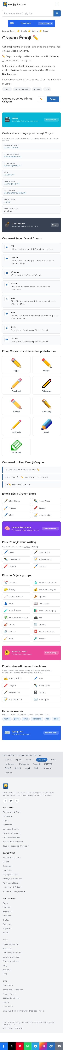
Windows (7, 915)
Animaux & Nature (11, 837)
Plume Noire (42, 501)
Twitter (6, 920)
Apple (5, 903)
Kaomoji (6, 969)
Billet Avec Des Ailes (16, 618)
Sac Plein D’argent (45, 590)
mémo (7, 719)
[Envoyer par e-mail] (59, 1046)
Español (19, 759)
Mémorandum (43, 515)
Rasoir (39, 638)
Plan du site (7, 1028)
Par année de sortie (12, 952)
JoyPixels (7, 928)
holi (47, 719)
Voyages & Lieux (11, 829)
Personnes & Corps (12, 812)
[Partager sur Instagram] (43, 1046)
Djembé (40, 597)
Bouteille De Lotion (45, 583)
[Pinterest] (17, 800)
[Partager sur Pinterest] (20, 1046)
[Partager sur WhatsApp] (28, 1046)
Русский (36, 764)
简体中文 (48, 764)
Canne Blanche (13, 597)
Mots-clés (7, 948)
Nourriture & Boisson (12, 887)
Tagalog (8, 773)
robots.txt (18, 1028)
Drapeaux (7, 816)
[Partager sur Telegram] (35, 1046)
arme (25, 719)
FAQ (5, 974)
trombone (37, 719)
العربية (27, 768)
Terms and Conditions (13, 990)
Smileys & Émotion (11, 833)
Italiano (53, 759)
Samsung (7, 924)
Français (42, 759)
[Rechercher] (57, 13)
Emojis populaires (11, 961)
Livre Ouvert (42, 604)
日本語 (8, 768)
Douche (10, 631)
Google (6, 907)
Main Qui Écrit (13, 678)
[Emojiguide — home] (14, 4)
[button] (31, 146)
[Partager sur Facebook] (4, 1046)
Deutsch (30, 759)
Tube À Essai (12, 611)
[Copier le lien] (51, 1046)
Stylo (9, 515)
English (8, 759)
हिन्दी (36, 768)
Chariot (40, 625)
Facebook (7, 911)
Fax (38, 618)
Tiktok (5, 932)
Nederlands (10, 764)
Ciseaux (10, 583)
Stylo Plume (12, 501)
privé (16, 719)
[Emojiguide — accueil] (5, 786)
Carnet (39, 692)
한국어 (18, 768)
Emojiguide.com (9, 31)
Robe (9, 604)
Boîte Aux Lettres (44, 631)
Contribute (8, 985)
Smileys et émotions (12, 878)
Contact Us (8, 1006)
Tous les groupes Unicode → (16, 846)
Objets (24, 31)
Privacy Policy (9, 994)
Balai (8, 638)
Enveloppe (41, 699)
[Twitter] (11, 800)
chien (56, 719)
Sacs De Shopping (45, 611)
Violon (9, 625)
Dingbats (8, 211)
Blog (5, 965)
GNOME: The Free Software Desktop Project (23, 1011)
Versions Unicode (11, 957)
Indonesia (46, 768)
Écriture (35, 31)
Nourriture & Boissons (13, 841)
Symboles (7, 825)
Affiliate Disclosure (11, 998)
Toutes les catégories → (14, 891)
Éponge (10, 590)
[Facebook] (5, 800)
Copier (53, 99)
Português (24, 764)
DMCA (6, 1002)
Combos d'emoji (10, 944)
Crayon (40, 508)
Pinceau (10, 508)
